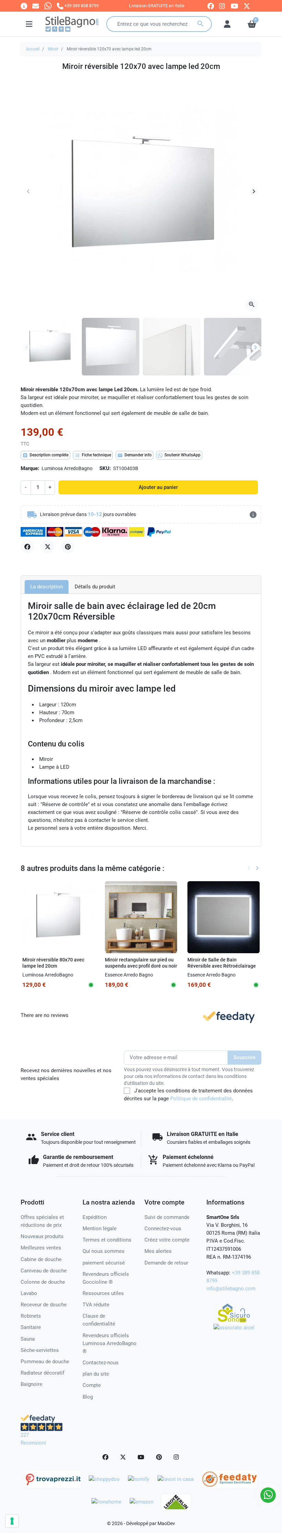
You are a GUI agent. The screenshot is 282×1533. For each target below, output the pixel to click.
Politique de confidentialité (201, 1098)
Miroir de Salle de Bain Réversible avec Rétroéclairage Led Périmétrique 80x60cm (221, 966)
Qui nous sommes (103, 1251)
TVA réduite (96, 1305)
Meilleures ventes (41, 1248)
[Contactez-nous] (35, 6)
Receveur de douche (44, 1305)
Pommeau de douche (45, 1361)
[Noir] (136, 975)
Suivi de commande (166, 1217)
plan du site (96, 1374)
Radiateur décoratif (42, 1373)
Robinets (31, 1316)
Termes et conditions (107, 1240)
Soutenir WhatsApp (182, 455)
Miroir (53, 49)
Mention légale (100, 1228)
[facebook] (210, 6)
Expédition (95, 1217)
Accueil (33, 49)
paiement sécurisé (104, 1263)
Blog (88, 1397)
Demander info (134, 455)
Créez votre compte (166, 1240)
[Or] (145, 975)
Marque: (30, 468)
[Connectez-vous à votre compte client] (227, 24)
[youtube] (234, 6)
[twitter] (246, 6)
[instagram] (222, 6)
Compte (92, 1385)
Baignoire (31, 1384)
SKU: (105, 468)
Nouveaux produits (42, 1236)
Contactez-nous (101, 1363)
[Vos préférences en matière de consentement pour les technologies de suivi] (12, 1521)
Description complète (45, 455)
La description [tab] (46, 587)
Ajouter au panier (158, 487)
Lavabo (29, 1293)
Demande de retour (166, 1263)
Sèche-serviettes (40, 1350)
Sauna (28, 1339)
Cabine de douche (41, 1259)
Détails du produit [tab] (95, 587)
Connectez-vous (162, 1228)
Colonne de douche (43, 1282)
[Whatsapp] (48, 6)
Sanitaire (31, 1327)
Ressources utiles (103, 1293)
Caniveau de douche (44, 1271)
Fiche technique (93, 455)
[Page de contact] (24, 6)
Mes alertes (158, 1251)
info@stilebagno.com (231, 1288)
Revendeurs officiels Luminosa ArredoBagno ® (110, 1343)
